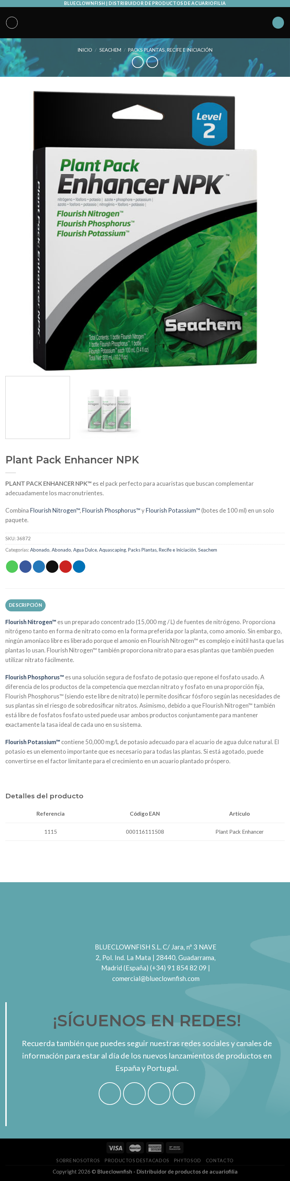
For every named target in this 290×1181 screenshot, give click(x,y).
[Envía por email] (52, 566)
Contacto (220, 1160)
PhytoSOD (187, 1160)
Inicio (84, 50)
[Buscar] (278, 23)
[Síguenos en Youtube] (184, 1093)
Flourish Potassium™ (173, 510)
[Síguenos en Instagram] (134, 1093)
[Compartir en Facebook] (25, 566)
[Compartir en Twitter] (39, 566)
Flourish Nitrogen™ (55, 510)
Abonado (40, 550)
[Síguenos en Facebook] (110, 1093)
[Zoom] (15, 361)
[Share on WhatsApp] (12, 566)
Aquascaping (112, 550)
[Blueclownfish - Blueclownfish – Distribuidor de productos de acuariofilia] (145, 22)
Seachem (110, 50)
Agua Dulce (85, 550)
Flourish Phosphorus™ (111, 510)
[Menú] (12, 23)
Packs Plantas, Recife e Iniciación (170, 50)
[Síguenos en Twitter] (159, 1093)
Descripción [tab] (25, 605)
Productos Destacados (137, 1160)
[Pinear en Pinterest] (65, 566)
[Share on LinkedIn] (79, 566)
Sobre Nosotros (78, 1160)
